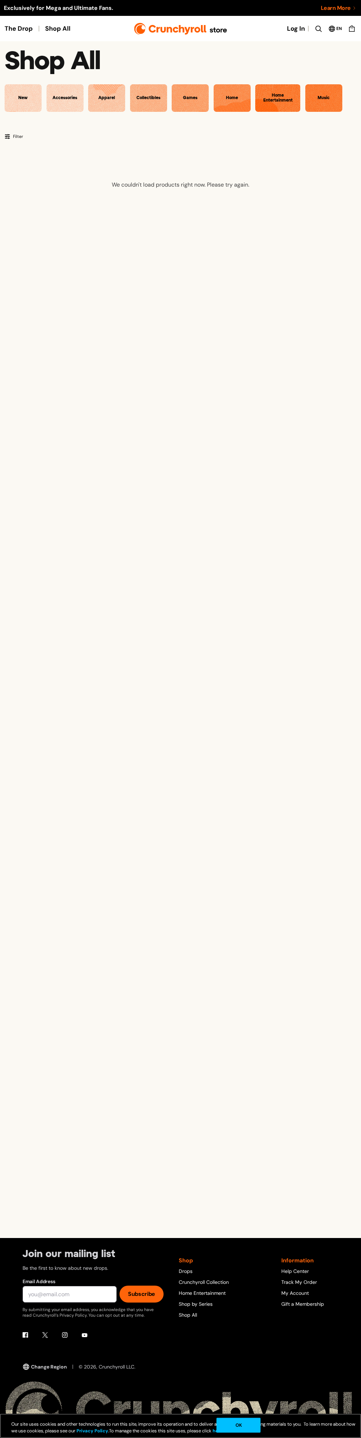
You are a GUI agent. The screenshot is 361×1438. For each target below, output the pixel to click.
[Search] (318, 29)
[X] (45, 1335)
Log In (296, 28)
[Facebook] (25, 1335)
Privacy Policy (92, 1431)
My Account (295, 1293)
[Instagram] (64, 1335)
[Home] (180, 29)
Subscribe (141, 1294)
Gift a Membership (302, 1304)
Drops (185, 1271)
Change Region (49, 1367)
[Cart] (352, 29)
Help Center (295, 1271)
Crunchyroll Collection (204, 1282)
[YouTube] (84, 1335)
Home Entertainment (202, 1293)
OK (238, 1425)
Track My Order (299, 1282)
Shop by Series (196, 1304)
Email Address (39, 1281)
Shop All (58, 28)
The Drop (19, 28)
